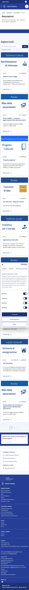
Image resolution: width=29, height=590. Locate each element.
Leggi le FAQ (4, 556)
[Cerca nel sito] (27, 6)
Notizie (2, 523)
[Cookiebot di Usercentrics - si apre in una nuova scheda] (20, 265)
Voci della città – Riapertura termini (13, 202)
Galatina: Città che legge (10, 76)
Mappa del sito (6, 585)
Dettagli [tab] (11, 269)
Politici (2, 498)
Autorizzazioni (4, 510)
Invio (25, 46)
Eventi (2, 535)
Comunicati (4, 525)
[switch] (25, 298)
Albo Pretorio (4, 564)
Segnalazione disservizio (7, 560)
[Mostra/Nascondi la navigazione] (1, 6)
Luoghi (2, 534)
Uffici (2, 494)
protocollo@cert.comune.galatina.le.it (12, 552)
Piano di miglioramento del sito (10, 587)
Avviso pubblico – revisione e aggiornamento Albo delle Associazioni (14, 119)
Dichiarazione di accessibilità (8, 574)
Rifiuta (14, 324)
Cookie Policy (4, 571)
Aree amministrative (6, 492)
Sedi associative (7, 363)
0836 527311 (13, 553)
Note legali (3, 573)
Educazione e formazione (7, 514)
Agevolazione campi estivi (10, 240)
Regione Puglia (5, 2)
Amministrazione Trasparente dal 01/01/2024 (12, 565)
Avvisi (2, 526)
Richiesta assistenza (6, 562)
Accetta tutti (14, 314)
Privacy (3, 569)
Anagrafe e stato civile (6, 508)
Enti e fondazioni (5, 496)
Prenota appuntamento (7, 558)
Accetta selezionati (14, 319)
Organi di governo (5, 490)
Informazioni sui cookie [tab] (21, 269)
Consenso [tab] (4, 269)
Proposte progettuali (9, 160)
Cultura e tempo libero (6, 512)
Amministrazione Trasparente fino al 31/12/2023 (13, 567)
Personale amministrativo (7, 499)
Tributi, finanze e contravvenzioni (9, 516)
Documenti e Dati (5, 501)
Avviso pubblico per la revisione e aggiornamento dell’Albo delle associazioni (13, 406)
